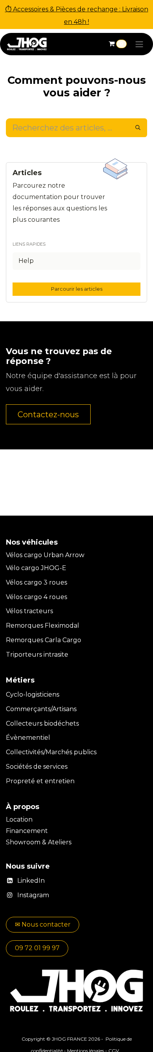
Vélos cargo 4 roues (36, 597)
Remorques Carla (33, 640)
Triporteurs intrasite (37, 654)
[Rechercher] (138, 127)
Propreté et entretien (40, 781)
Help (26, 260)
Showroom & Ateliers (38, 842)
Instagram (33, 895)
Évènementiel (28, 737)
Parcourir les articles (76, 289)
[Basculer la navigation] (139, 44)
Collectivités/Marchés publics (51, 752)
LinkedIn (31, 880)
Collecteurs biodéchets (42, 723)
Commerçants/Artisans (41, 709)
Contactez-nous (48, 414)
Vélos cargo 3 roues (36, 582)
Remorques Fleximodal (43, 625)
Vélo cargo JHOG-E (36, 568)
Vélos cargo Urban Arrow (45, 555)
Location (20, 819)
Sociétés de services (36, 766)
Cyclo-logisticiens (32, 694)
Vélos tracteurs (29, 611)
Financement (27, 831)
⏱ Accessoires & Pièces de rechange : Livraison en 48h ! (76, 15)
